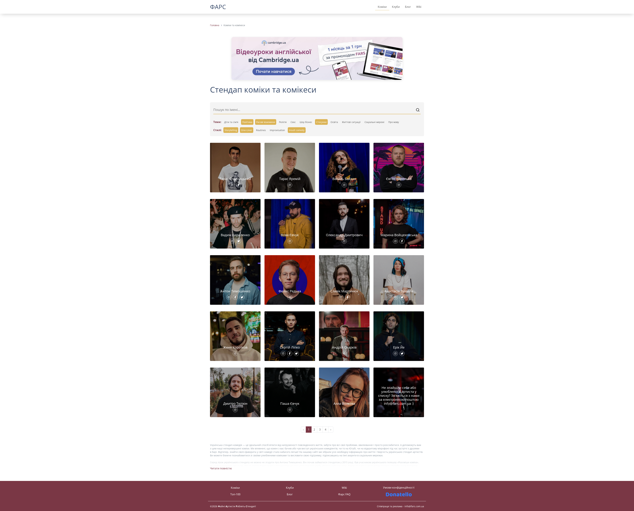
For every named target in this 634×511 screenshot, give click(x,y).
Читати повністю (221, 468)
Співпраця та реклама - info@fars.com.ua (400, 506)
